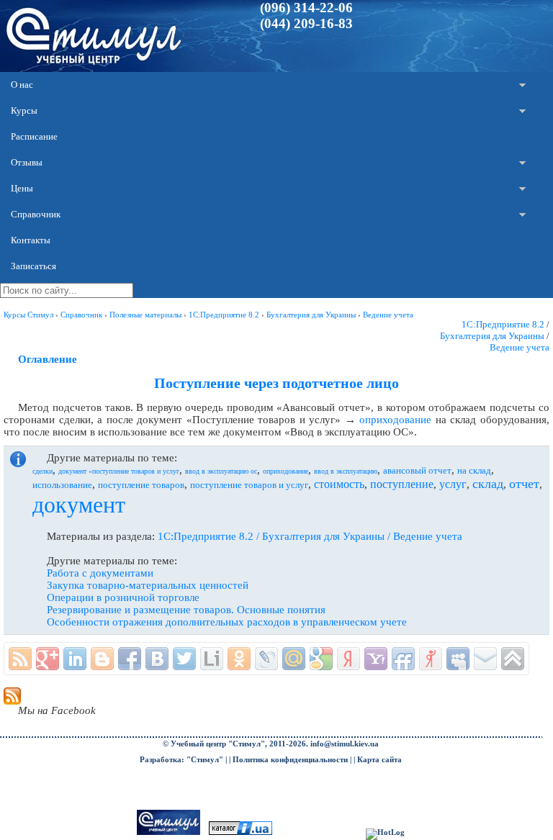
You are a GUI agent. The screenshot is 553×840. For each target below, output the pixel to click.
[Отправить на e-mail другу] (485, 658)
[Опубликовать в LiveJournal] (266, 658)
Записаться (33, 266)
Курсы (24, 110)
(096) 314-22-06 (306, 7)
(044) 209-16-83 (306, 23)
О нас (22, 84)
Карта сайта (379, 760)
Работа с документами (100, 573)
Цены (22, 188)
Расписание (34, 136)
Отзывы (26, 162)
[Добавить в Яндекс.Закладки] (348, 658)
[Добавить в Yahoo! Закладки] (375, 658)
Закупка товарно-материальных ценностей (147, 585)
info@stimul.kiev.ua (344, 744)
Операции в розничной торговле (123, 597)
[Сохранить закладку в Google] (321, 658)
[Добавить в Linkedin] (74, 658)
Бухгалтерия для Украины (492, 335)
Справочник (35, 214)
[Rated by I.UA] (240, 832)
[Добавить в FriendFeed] (403, 658)
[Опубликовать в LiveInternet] (211, 658)
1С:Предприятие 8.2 (503, 324)
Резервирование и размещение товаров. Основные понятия (186, 609)
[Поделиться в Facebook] (129, 658)
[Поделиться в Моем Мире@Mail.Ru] (293, 658)
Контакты (30, 240)
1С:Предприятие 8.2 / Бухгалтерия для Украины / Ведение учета (310, 536)
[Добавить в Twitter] (184, 658)
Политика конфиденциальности (290, 760)
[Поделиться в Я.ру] (430, 658)
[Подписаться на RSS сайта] (20, 658)
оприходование (395, 419)
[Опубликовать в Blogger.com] (102, 658)
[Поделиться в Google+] (47, 658)
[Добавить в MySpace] (457, 658)
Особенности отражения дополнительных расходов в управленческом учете (227, 622)
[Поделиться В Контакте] (156, 658)
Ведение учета (519, 347)
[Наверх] (512, 658)
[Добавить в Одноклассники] (239, 658)
